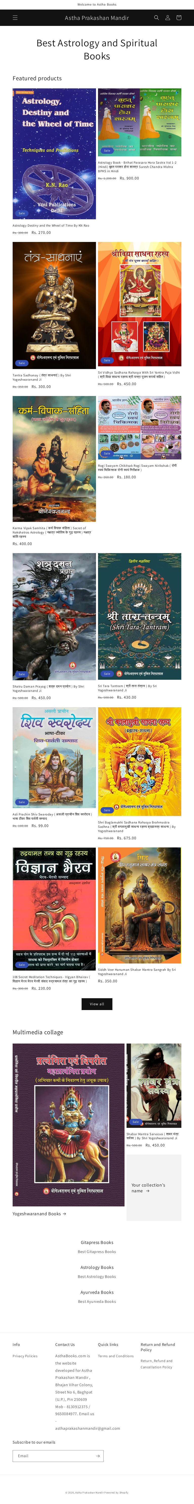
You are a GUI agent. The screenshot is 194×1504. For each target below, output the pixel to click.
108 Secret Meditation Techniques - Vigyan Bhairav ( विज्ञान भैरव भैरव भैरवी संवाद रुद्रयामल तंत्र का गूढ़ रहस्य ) (51, 979)
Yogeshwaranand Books (37, 1213)
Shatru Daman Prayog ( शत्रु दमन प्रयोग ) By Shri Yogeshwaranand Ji (48, 689)
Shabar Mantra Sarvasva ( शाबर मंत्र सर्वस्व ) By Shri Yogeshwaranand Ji (153, 1136)
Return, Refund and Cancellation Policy (157, 1363)
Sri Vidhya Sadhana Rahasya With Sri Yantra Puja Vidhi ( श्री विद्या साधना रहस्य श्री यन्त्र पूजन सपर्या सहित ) (139, 375)
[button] (15, 17)
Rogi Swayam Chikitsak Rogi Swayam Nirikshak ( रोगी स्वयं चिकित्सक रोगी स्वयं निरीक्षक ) (137, 468)
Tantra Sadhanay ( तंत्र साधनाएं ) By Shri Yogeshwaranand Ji (42, 377)
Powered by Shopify (116, 1492)
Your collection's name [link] (148, 1188)
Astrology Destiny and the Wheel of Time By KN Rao (51, 226)
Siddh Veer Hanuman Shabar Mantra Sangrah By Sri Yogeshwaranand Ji (137, 972)
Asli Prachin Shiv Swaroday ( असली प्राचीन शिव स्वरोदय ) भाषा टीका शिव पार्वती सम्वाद (52, 816)
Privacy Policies (25, 1356)
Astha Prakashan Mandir (89, 1492)
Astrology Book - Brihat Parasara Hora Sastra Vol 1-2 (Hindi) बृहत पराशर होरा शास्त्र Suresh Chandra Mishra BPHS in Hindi (137, 167)
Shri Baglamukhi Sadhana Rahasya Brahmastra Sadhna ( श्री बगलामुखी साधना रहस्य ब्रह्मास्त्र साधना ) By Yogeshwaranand (137, 826)
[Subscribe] (97, 1456)
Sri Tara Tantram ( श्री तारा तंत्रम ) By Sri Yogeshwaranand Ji (127, 688)
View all (97, 1003)
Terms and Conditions (116, 1356)
